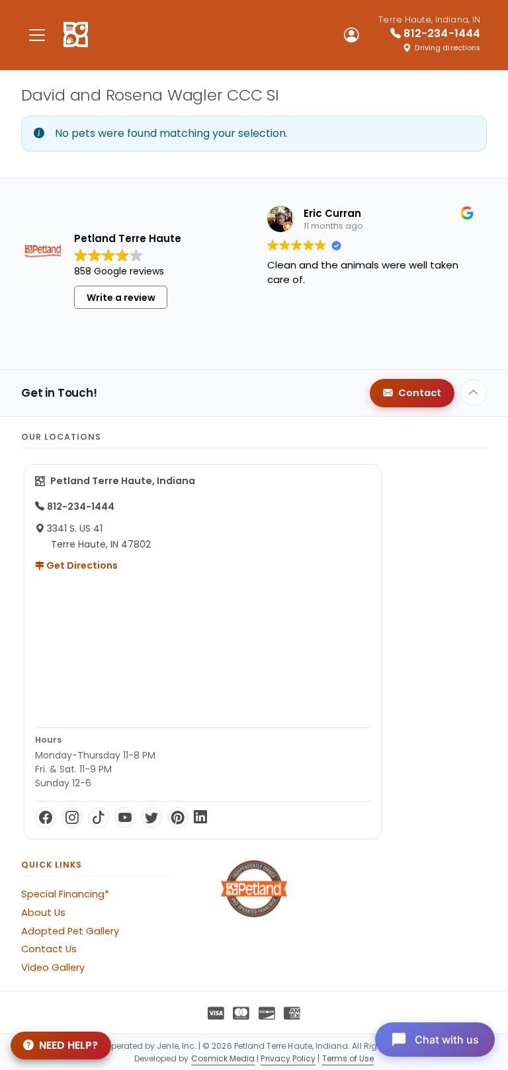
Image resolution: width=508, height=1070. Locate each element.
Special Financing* (65, 894)
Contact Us (49, 949)
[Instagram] (72, 817)
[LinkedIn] (200, 817)
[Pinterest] (178, 817)
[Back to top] (473, 393)
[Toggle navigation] (37, 34)
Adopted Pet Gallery (70, 931)
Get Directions (81, 565)
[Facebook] (45, 817)
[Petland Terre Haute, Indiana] (76, 35)
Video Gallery (53, 967)
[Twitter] (151, 817)
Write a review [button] (121, 297)
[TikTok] (98, 817)
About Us (43, 912)
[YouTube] (125, 817)
